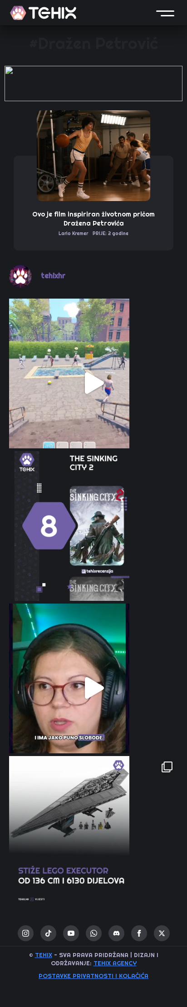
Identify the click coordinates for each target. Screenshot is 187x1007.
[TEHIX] (43, 12)
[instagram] (26, 933)
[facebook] (139, 933)
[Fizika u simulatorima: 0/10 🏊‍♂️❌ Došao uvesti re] (93, 383)
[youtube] (71, 933)
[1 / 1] (93, 83)
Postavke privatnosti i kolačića (93, 976)
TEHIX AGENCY (115, 963)
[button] (165, 13)
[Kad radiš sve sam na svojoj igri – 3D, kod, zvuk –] (93, 688)
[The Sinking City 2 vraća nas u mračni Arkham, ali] (93, 535)
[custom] (48, 933)
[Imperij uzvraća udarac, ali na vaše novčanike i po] (93, 840)
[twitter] (162, 933)
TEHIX (43, 955)
